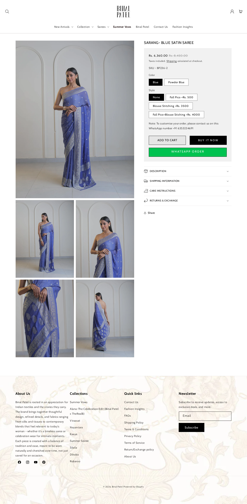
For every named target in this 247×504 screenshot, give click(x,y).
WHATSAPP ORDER (187, 151)
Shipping (172, 60)
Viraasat (75, 420)
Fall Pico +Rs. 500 (181, 97)
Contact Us (131, 402)
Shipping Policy (134, 422)
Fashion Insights (134, 409)
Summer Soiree (79, 441)
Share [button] (151, 213)
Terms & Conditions (136, 429)
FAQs (127, 416)
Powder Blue (176, 82)
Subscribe (191, 427)
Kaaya (73, 434)
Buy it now (208, 140)
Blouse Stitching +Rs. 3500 (171, 106)
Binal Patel (117, 486)
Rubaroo (75, 461)
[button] (7, 11)
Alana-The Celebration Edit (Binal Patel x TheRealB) (94, 411)
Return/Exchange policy (139, 449)
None (156, 97)
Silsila (73, 447)
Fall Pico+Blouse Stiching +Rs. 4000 (176, 114)
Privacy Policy (132, 436)
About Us (130, 456)
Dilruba (74, 454)
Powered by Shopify (134, 486)
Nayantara (76, 427)
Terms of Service (134, 442)
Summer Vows (79, 402)
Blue (155, 82)
